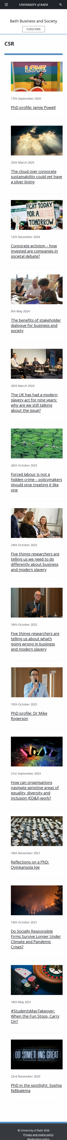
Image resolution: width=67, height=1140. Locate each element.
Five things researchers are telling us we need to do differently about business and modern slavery (35, 561)
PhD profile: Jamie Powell (33, 107)
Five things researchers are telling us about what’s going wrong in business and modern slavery (35, 641)
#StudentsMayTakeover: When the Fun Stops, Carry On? (35, 1016)
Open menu (6, 4)
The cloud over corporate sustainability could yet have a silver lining (36, 176)
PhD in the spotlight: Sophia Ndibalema (36, 1088)
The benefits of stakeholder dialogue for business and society (36, 325)
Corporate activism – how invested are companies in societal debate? (34, 251)
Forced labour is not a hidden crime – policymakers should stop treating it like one (36, 482)
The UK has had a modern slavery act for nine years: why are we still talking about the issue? (34, 402)
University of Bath (33, 4)
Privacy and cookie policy (38, 1135)
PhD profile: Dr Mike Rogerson (29, 715)
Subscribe (34, 29)
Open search (60, 4)
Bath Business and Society (33, 21)
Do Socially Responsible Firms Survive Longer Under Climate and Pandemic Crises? (36, 938)
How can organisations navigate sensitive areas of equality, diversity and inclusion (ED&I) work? (35, 790)
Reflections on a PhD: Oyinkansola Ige (30, 864)
